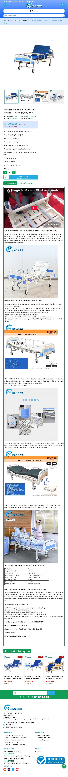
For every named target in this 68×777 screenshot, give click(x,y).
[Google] (47, 697)
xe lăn (46, 599)
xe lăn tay (24, 589)
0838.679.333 (9, 725)
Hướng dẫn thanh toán (43, 738)
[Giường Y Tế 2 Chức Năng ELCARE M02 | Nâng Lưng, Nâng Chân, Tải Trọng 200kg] (13, 665)
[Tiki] (13, 769)
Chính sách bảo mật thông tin (14, 735)
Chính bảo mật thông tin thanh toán (15, 738)
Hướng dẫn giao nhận (43, 740)
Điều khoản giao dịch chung (13, 740)
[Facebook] (39, 697)
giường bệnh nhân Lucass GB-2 (28, 300)
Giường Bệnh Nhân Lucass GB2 (29, 231)
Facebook (38, 751)
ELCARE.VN (24, 604)
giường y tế (16, 589)
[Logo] (34, 5)
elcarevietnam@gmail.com (14, 727)
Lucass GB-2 (9, 379)
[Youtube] (43, 697)
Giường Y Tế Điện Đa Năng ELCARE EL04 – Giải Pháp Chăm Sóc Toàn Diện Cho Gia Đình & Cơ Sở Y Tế (54, 677)
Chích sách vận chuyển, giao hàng (15, 744)
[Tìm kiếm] (62, 15)
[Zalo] (35, 697)
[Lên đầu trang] (64, 761)
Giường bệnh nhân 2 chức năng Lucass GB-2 (19, 234)
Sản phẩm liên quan (17, 651)
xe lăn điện (32, 589)
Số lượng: (6, 169)
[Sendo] (17, 769)
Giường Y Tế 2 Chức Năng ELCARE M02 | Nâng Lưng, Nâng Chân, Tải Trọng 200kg (12, 677)
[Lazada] (9, 769)
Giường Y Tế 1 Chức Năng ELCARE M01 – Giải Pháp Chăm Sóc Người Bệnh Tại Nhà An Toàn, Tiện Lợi (33, 677)
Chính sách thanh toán (11, 742)
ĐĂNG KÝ (51, 693)
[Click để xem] (34, 57)
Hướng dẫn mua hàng (43, 735)
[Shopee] (4, 769)
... (7, 601)
